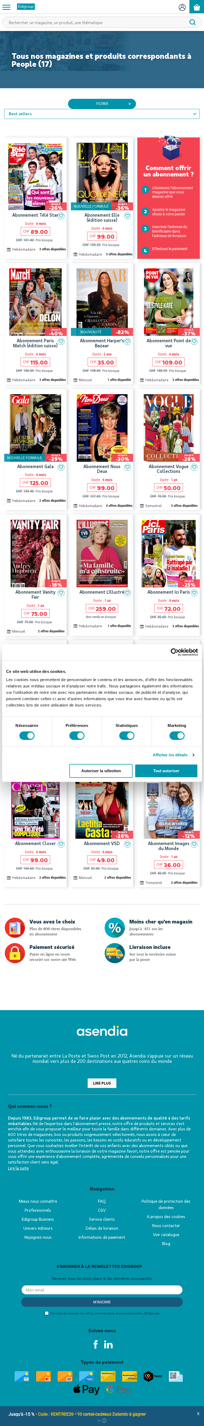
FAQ (102, 1200)
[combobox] (102, 22)
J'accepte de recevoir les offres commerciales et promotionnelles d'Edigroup (104, 1313)
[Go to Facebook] (95, 1344)
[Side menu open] (6, 7)
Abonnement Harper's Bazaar (102, 343)
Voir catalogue (166, 1234)
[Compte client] (182, 6)
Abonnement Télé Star (35, 214)
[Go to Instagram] (108, 1344)
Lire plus (102, 1083)
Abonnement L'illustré (101, 591)
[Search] (192, 22)
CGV (102, 1209)
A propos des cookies (166, 1216)
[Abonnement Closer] (35, 805)
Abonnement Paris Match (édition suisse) (35, 343)
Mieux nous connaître (38, 1200)
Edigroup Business (38, 1218)
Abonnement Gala (35, 466)
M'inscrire (102, 1302)
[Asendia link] (102, 1032)
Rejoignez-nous (38, 1237)
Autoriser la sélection (101, 770)
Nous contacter (166, 1225)
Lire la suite (18, 1167)
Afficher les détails (170, 755)
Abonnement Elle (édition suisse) (102, 217)
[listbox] (102, 114)
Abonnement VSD (102, 843)
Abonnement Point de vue (169, 343)
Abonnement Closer (35, 843)
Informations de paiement (102, 1237)
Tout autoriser (166, 770)
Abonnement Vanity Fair (35, 594)
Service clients (102, 1218)
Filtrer (102, 103)
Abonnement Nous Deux (102, 469)
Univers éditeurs (38, 1227)
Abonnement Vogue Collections (169, 469)
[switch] (76, 735)
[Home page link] (25, 6)
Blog (166, 1243)
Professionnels (38, 1209)
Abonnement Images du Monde (168, 846)
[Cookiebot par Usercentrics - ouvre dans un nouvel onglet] (174, 652)
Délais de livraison (102, 1227)
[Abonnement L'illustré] (102, 553)
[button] (61, 215)
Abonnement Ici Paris (168, 591)
